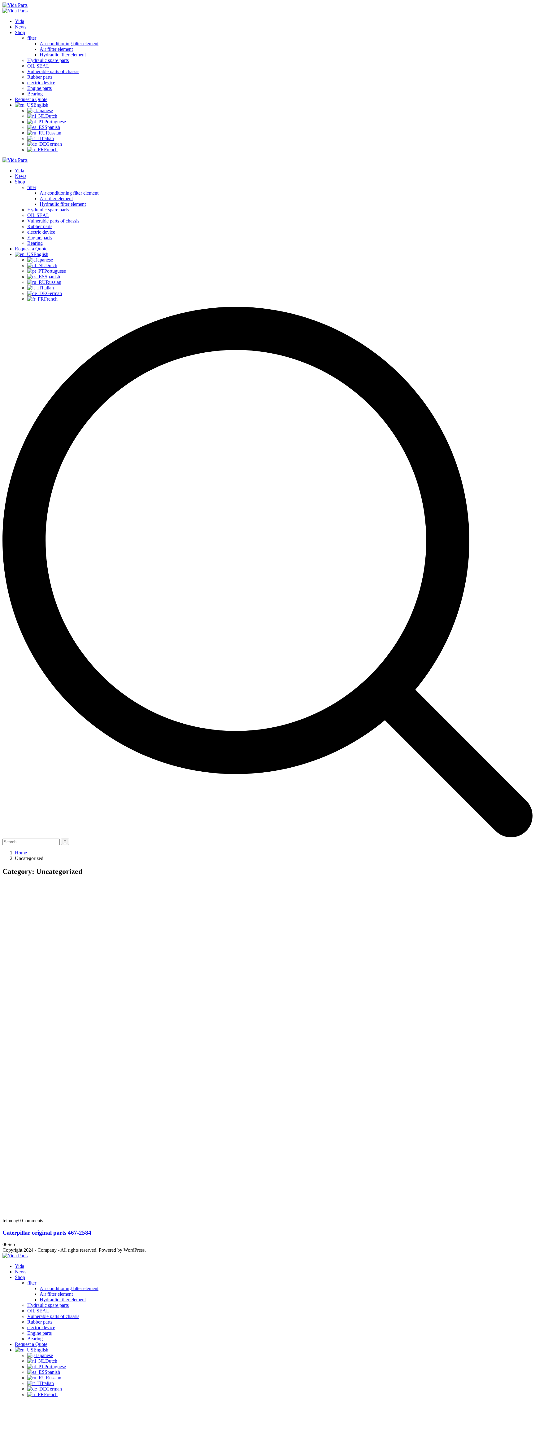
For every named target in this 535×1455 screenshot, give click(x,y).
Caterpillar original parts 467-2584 (46, 1232)
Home (21, 852)
